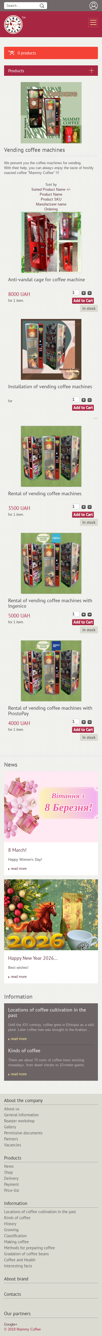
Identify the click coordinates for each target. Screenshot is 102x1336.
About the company (23, 1100)
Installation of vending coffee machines (50, 386)
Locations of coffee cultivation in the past (47, 1012)
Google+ (10, 1324)
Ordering (51, 209)
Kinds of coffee (24, 1050)
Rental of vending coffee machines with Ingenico (50, 603)
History (10, 1223)
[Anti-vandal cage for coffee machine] (51, 271)
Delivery (11, 1178)
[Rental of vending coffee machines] (51, 485)
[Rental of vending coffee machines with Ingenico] (51, 592)
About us (11, 1108)
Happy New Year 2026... (33, 958)
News (9, 1166)
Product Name (51, 194)
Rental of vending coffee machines (45, 493)
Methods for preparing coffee (29, 1247)
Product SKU (51, 199)
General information (21, 1114)
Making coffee (16, 1241)
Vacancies (12, 1144)
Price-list (11, 1190)
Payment (11, 1184)
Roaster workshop (19, 1120)
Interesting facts (18, 1265)
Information (15, 1203)
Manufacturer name (51, 204)
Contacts (12, 1294)
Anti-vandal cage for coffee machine (46, 279)
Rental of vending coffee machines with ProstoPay (50, 711)
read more (19, 868)
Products (12, 1158)
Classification (15, 1235)
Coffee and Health (19, 1259)
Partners (11, 1138)
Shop (8, 1172)
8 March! (17, 850)
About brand (16, 1279)
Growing (11, 1229)
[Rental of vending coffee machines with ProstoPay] (51, 700)
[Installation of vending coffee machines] (51, 378)
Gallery (10, 1126)
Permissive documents (23, 1132)
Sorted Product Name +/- (51, 189)
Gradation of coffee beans (26, 1253)
